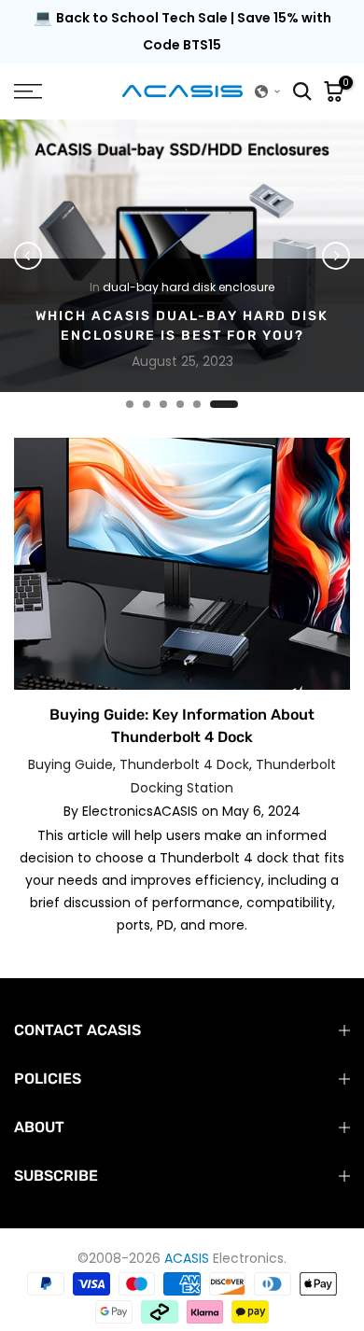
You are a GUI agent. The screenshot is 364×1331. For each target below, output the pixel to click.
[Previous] (28, 256)
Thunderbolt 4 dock (184, 764)
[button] (268, 91)
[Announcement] (182, 32)
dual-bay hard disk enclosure (188, 286)
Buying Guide (70, 764)
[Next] (336, 256)
